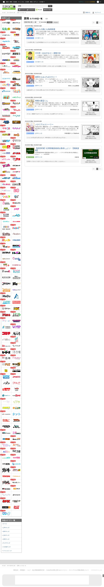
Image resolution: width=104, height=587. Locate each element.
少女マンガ (6, 535)
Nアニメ (36, 1)
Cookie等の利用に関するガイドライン (56, 570)
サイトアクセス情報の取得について (79, 570)
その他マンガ (6, 547)
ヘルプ (28, 570)
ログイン (81, 1)
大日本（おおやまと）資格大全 (48, 53)
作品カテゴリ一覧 (8, 520)
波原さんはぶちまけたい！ (46, 77)
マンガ (40, 9)
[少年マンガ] (38, 109)
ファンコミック (7, 550)
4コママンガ (6, 543)
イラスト (31, 9)
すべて (5, 523)
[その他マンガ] (39, 38)
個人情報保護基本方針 (38, 570)
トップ (22, 9)
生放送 (15, 1)
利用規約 (22, 570)
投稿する (87, 12)
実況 (31, 1)
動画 (7, 1)
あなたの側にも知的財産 (45, 29)
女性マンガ (6, 539)
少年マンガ (6, 527)
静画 (11, 1)
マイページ (98, 12)
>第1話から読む (90, 41)
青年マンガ (6, 531)
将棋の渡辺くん (41, 101)
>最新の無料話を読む (90, 43)
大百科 (27, 1)
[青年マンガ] (38, 85)
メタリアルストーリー (44, 124)
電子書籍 (48, 9)
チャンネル (21, 1)
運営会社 (15, 570)
